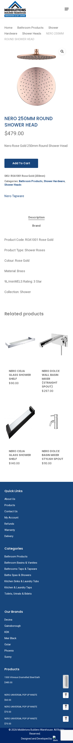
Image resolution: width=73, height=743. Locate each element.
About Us (9, 499)
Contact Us (11, 511)
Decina (8, 619)
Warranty (9, 530)
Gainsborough (12, 625)
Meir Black (10, 638)
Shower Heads (31, 33)
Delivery (8, 536)
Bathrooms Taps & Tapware (20, 568)
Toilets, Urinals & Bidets (18, 593)
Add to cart (21, 163)
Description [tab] (36, 217)
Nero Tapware (14, 196)
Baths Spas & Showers (17, 575)
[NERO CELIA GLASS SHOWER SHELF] (20, 342)
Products (9, 505)
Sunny (8, 656)
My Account (11, 517)
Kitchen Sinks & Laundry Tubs (21, 581)
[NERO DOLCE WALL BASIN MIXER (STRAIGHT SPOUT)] (53, 342)
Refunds (9, 523)
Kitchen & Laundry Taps (18, 587)
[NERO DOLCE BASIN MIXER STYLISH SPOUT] (53, 423)
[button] (67, 9)
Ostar (7, 644)
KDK (6, 632)
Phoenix (9, 650)
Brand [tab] (36, 225)
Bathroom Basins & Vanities (20, 562)
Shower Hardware (54, 181)
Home (8, 27)
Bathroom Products (30, 27)
